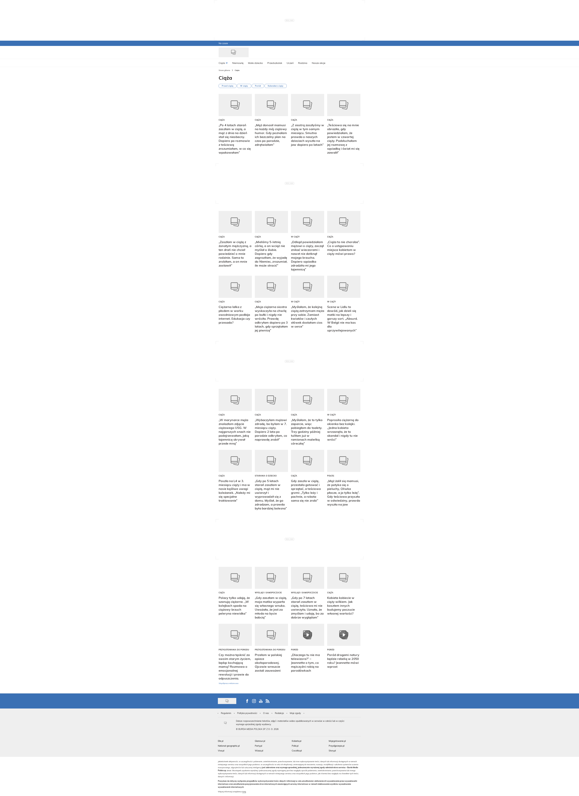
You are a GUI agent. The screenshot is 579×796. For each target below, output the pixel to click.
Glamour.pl (260, 741)
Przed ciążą (227, 86)
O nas (266, 713)
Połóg (330, 475)
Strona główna (224, 70)
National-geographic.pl (229, 745)
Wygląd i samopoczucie (268, 592)
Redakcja (279, 713)
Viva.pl (221, 750)
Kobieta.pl (296, 741)
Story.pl (332, 750)
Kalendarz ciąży (275, 86)
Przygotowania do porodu (234, 649)
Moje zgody (295, 713)
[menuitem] (223, 63)
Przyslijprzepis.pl (336, 745)
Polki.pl (295, 745)
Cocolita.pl (297, 750)
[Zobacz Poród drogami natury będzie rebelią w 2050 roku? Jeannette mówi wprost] (343, 635)
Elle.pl (220, 741)
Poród (258, 86)
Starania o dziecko (266, 475)
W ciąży (244, 86)
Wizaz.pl (259, 750)
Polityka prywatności (247, 713)
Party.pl (258, 745)
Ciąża (222, 120)
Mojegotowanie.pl (337, 741)
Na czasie (223, 43)
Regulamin (226, 713)
